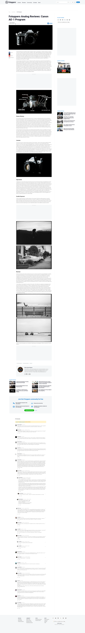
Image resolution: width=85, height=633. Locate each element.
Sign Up (78, 2)
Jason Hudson (12, 22)
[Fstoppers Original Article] (50, 23)
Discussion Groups (29, 621)
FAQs (45, 622)
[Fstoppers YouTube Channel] (60, 20)
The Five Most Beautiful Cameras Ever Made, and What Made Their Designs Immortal (70, 113)
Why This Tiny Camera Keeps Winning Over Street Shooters (69, 129)
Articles (19, 2)
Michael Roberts (19, 441)
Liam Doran (18, 517)
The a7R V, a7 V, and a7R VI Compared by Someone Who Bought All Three (69, 117)
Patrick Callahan (19, 424)
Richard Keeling (19, 453)
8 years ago (22, 508)
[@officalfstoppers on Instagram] (58, 20)
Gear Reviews (20, 620)
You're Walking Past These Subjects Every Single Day (45, 390)
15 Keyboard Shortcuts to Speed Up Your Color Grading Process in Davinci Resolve (45, 386)
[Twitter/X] (28, 374)
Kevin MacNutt (19, 602)
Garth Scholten (19, 459)
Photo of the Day (28, 620)
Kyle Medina (19, 562)
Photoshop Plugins (38, 620)
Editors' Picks (28, 619)
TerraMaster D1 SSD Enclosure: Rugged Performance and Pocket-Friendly (22, 390)
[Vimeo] (29, 374)
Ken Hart (18, 580)
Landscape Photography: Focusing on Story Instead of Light (22, 382)
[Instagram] (25, 374)
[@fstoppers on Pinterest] (67, 20)
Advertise (45, 621)
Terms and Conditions (61, 624)
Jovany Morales (19, 567)
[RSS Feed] (69, 20)
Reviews (24, 2)
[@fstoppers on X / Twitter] (65, 20)
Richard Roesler (19, 589)
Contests (35, 2)
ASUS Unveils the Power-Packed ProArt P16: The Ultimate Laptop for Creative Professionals (45, 382)
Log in (36, 410)
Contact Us (46, 620)
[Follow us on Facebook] (63, 20)
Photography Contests (29, 622)
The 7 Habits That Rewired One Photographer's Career (69, 125)
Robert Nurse (19, 436)
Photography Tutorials (38, 619)
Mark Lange (19, 508)
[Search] (70, 2)
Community (29, 2)
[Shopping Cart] (72, 2)
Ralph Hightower (20, 499)
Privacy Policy (56, 624)
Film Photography (19, 363)
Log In (75, 2)
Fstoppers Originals (26, 363)
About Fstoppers (46, 619)
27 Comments (18, 23)
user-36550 (27, 535)
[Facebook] (26, 374)
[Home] (10, 2)
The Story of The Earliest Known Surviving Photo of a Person (69, 121)
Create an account (22, 421)
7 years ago (23, 602)
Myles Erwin (19, 595)
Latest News (20, 619)
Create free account (29, 410)
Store (39, 2)
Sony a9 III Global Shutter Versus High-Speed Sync (22, 386)
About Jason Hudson (28, 367)
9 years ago (23, 424)
